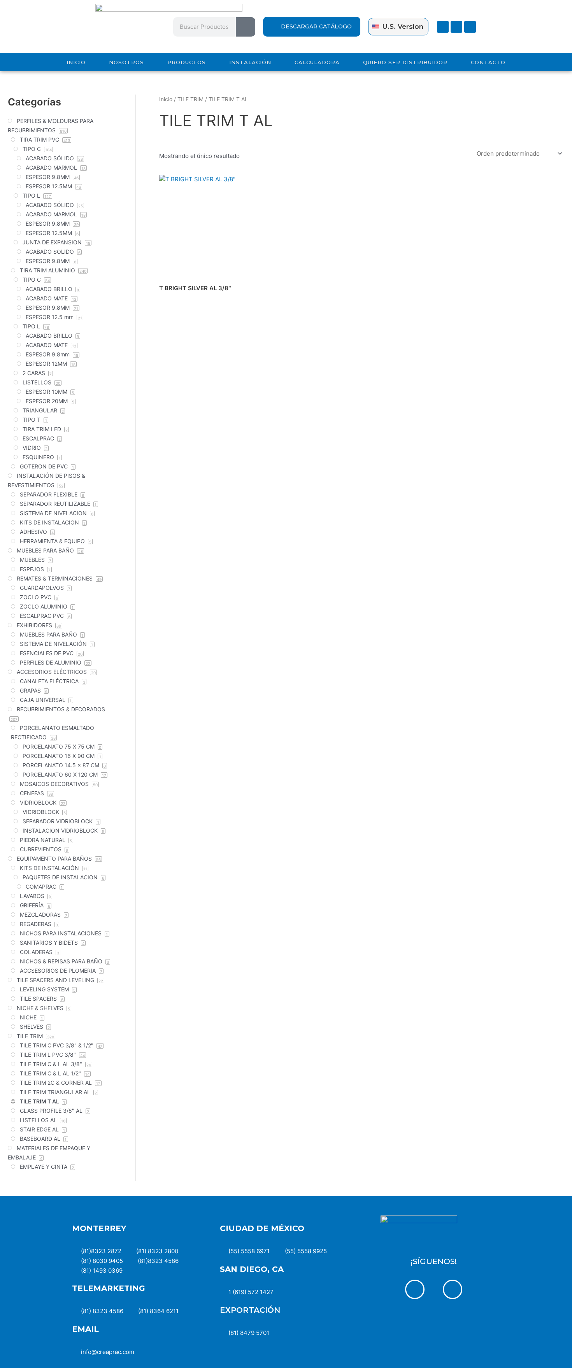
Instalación (250, 62)
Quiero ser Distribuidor (405, 62)
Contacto (488, 62)
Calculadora (317, 62)
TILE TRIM (190, 99)
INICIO (76, 62)
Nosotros (126, 62)
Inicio (165, 99)
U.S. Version (403, 26)
